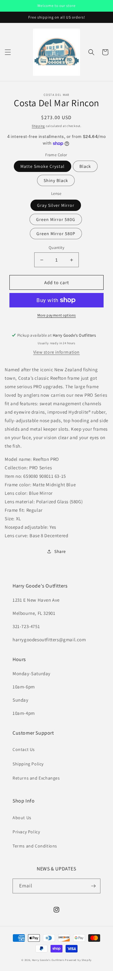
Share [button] (60, 551)
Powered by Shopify (78, 960)
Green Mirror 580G (55, 219)
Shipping (38, 126)
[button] (8, 52)
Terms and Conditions (35, 846)
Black (85, 166)
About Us (22, 817)
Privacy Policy (26, 832)
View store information (56, 352)
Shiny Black (56, 180)
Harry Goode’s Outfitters (48, 960)
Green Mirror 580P (55, 233)
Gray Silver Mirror (55, 205)
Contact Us (24, 749)
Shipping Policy (28, 764)
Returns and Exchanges (36, 778)
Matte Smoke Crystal (42, 166)
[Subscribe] (93, 886)
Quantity (56, 247)
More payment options (56, 315)
